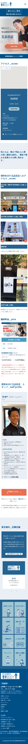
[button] (14, 46)
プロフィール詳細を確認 (11, 477)
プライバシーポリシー (7, 717)
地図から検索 (4, 711)
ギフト (2, 709)
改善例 (2, 707)
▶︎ (16, 591)
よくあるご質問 (5, 728)
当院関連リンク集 (5, 722)
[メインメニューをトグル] (25, 4)
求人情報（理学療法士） (7, 724)
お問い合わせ (11, 726)
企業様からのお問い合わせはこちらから (11, 693)
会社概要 (3, 715)
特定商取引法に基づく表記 (8, 719)
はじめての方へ (5, 698)
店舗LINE (20, 499)
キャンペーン (4, 702)
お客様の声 (4, 704)
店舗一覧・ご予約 (5, 700)
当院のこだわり (5, 696)
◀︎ (11, 591)
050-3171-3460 (10, 689)
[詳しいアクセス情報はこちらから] (13, 134)
